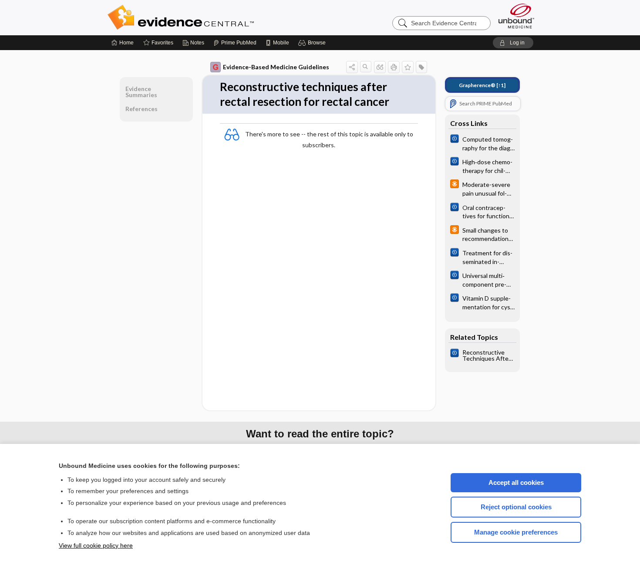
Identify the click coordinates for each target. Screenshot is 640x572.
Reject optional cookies (516, 507)
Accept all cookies (516, 482)
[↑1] (482, 85)
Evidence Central (215, 17)
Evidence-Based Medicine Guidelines (276, 67)
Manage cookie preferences (516, 532)
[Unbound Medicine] (516, 16)
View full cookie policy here (96, 545)
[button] (313, 42)
